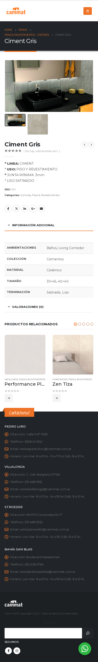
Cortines (26, 195)
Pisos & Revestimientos (45, 195)
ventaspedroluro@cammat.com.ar (45, 449)
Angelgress (11, 379)
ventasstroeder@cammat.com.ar (44, 529)
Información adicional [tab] (33, 225)
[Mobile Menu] (87, 11)
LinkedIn (24, 208)
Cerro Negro (59, 379)
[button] (75, 324)
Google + (33, 208)
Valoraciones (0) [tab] (28, 307)
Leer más (9, 398)
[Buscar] (87, 633)
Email (41, 208)
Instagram (16, 650)
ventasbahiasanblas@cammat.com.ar (47, 571)
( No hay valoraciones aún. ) (42, 151)
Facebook (8, 208)
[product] (25, 354)
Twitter (16, 208)
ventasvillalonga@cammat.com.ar (45, 489)
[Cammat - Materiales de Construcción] (16, 11)
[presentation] (10, 86)
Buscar (49, 622)
